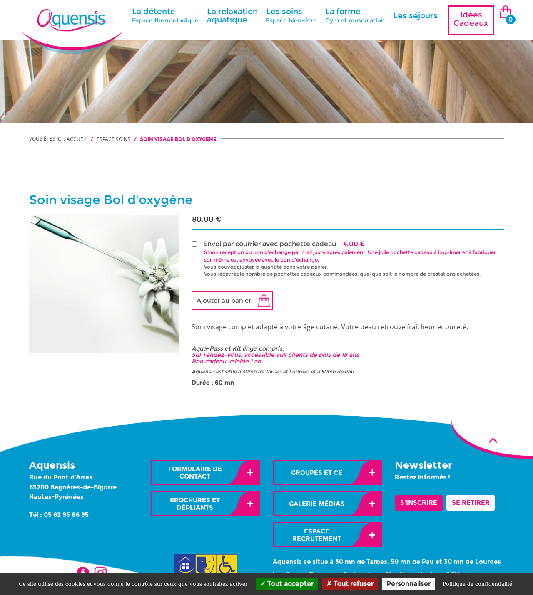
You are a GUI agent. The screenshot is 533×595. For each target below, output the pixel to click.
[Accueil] (71, 16)
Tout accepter (290, 584)
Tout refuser (353, 584)
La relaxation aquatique (232, 16)
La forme (355, 15)
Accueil (77, 139)
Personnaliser (408, 584)
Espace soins (113, 139)
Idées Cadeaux (470, 19)
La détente (165, 15)
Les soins (291, 15)
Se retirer (471, 502)
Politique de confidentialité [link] (477, 583)
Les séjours (415, 15)
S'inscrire (418, 502)
